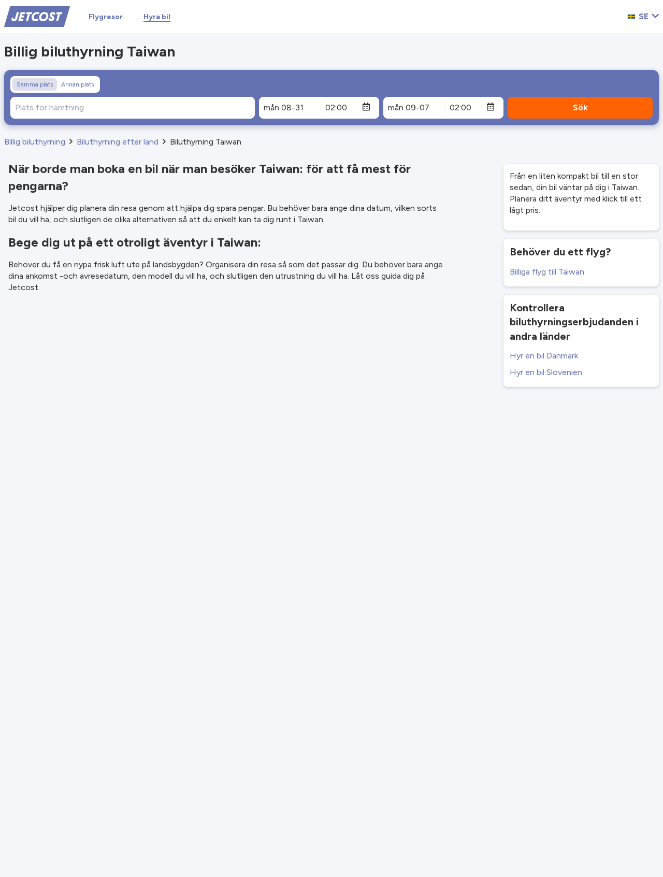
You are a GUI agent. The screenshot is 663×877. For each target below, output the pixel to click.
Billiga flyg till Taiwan (547, 272)
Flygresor (106, 16)
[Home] (37, 16)
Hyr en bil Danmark (544, 356)
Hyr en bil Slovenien (546, 372)
